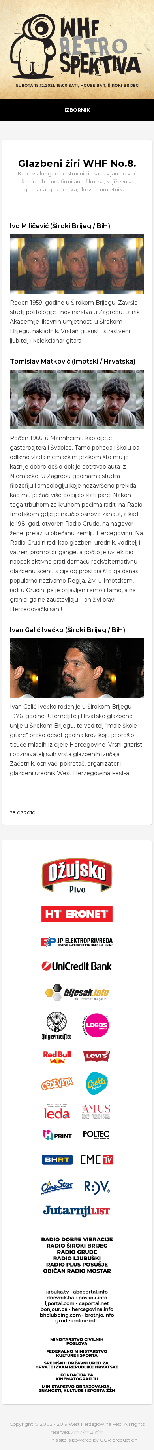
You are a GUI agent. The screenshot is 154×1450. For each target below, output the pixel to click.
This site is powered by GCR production (93, 1440)
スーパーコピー (86, 1432)
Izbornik (77, 110)
